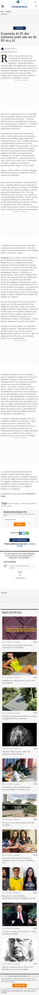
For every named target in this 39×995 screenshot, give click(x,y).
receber (19, 524)
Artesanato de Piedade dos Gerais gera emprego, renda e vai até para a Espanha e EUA (18, 860)
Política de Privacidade (9, 981)
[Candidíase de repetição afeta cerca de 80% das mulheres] (19, 663)
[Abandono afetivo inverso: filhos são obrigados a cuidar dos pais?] (19, 734)
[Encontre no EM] (36, 6)
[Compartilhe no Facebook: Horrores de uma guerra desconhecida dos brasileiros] (34, 819)
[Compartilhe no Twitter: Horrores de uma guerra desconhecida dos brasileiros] (36, 819)
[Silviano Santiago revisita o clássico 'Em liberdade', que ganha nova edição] (19, 950)
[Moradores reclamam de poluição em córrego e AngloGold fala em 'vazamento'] (19, 699)
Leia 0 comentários (19, 540)
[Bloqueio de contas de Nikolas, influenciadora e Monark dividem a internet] (19, 879)
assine (19, 546)
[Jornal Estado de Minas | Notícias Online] (19, 7)
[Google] (20, 575)
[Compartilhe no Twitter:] (36, 928)
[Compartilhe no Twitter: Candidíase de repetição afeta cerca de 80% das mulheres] (36, 677)
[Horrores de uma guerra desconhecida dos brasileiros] (19, 805)
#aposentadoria (13, 503)
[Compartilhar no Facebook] (20, 533)
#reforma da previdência (28, 503)
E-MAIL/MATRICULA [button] (20, 578)
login (30, 544)
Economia (8, 11)
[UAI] (18, 1)
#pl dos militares (6, 506)
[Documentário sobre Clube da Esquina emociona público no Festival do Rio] (19, 770)
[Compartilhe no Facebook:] (34, 928)
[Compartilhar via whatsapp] (27, 533)
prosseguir (19, 985)
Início (2, 11)
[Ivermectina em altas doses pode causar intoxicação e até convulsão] (19, 628)
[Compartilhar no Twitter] (23, 533)
